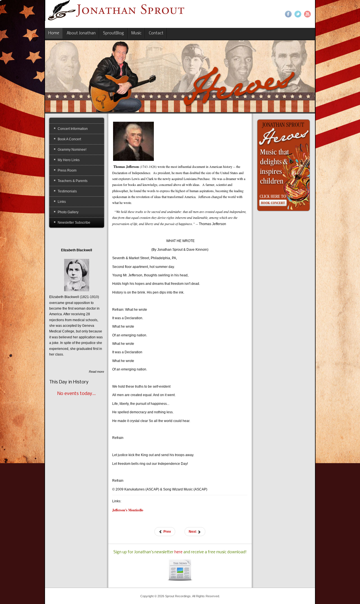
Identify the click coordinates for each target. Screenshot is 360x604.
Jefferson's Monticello (127, 510)
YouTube (307, 14)
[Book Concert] (283, 165)
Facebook (288, 14)
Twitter (297, 14)
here (178, 552)
